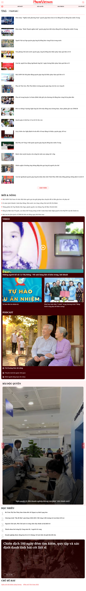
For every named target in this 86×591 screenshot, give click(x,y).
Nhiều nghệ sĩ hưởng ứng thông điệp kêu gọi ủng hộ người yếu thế (37, 165)
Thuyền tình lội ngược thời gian (15, 373)
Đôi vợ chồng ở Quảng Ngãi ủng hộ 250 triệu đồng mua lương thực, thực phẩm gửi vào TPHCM (47, 109)
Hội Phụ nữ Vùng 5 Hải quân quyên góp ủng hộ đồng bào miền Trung (38, 143)
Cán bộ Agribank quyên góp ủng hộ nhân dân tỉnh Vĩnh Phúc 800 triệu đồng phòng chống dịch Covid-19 (50, 177)
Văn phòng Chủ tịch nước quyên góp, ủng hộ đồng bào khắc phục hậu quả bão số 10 (43, 52)
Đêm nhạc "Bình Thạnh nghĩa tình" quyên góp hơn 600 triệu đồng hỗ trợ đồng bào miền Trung (47, 29)
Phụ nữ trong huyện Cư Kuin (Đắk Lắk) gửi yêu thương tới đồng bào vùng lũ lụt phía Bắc (45, 97)
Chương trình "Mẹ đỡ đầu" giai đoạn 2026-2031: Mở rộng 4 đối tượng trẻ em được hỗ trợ (34, 518)
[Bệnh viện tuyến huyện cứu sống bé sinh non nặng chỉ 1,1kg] (7, 157)
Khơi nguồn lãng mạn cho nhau (15, 377)
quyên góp (14, 11)
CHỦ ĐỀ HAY (8, 580)
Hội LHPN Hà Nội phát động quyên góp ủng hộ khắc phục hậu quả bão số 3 (40, 74)
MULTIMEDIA (61, 6)
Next (83, 446)
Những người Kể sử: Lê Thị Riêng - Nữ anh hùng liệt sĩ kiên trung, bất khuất (35, 275)
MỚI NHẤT (20, 6)
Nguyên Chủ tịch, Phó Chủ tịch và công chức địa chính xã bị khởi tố (27, 524)
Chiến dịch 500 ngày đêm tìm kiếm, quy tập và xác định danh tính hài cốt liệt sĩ (41, 545)
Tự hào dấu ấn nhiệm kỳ (11, 304)
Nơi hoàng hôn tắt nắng (14, 368)
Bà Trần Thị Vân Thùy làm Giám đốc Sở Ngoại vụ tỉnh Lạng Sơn (26, 512)
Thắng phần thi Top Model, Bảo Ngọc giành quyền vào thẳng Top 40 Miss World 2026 (30, 207)
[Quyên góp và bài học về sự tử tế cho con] (7, 123)
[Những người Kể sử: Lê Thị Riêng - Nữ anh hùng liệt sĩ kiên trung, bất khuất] (43, 247)
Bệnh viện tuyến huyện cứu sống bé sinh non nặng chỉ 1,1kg (35, 154)
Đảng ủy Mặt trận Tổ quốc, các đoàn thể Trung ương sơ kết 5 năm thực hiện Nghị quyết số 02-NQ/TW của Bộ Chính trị (41, 211)
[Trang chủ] (2, 6)
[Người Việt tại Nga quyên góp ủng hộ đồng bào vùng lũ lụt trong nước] (7, 43)
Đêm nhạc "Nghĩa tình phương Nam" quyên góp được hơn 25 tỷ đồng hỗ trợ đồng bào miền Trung (48, 18)
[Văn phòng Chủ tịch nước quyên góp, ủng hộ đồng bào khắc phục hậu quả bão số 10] (7, 55)
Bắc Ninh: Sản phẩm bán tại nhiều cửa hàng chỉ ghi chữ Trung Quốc (43, 501)
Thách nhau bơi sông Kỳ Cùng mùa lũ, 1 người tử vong (23, 529)
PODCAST (8, 312)
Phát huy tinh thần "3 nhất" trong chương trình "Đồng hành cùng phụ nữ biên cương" (62, 305)
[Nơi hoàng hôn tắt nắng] (43, 340)
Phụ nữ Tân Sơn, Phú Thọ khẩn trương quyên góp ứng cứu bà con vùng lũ (40, 86)
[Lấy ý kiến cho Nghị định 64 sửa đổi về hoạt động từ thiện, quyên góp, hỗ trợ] (7, 134)
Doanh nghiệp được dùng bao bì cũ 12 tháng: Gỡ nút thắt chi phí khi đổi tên (30, 535)
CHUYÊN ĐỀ (81, 6)
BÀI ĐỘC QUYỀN (12, 383)
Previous (2, 446)
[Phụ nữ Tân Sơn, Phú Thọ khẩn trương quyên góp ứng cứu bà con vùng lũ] (7, 89)
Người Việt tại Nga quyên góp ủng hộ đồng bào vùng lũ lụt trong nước (39, 40)
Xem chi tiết (9, 574)
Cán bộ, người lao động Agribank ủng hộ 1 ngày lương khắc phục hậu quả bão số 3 (43, 63)
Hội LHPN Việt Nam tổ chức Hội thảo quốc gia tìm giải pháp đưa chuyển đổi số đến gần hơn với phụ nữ (36, 199)
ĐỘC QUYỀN (40, 6)
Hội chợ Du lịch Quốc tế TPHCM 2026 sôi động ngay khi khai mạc (23, 214)
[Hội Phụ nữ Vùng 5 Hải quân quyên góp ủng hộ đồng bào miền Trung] (7, 146)
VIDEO (6, 219)
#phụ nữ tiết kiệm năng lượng (11, 584)
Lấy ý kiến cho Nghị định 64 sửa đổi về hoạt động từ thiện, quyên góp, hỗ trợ (41, 131)
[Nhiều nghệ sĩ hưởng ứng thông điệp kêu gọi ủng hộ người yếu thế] (7, 168)
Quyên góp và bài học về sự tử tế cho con (29, 120)
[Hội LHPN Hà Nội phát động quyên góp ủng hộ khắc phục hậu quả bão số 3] (7, 77)
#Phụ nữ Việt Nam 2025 (31, 584)
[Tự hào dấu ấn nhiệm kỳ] (22, 290)
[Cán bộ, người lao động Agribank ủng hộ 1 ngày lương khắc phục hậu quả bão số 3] (7, 66)
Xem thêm (43, 188)
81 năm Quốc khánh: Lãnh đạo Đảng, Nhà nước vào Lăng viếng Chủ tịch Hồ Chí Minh (30, 203)
